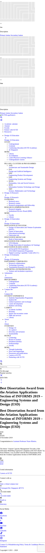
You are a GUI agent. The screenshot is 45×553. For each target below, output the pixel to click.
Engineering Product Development (21, 175)
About (6, 324)
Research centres (14, 203)
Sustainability (13, 334)
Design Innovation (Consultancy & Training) (24, 245)
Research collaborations (17, 263)
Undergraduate (14, 144)
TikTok (2, 536)
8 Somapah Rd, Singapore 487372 (12, 488)
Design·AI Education (11, 140)
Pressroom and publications (18, 353)
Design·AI (12, 328)
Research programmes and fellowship (22, 205)
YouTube (3, 526)
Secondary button (17, 35)
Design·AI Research (11, 197)
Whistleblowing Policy (16, 545)
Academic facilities (15, 310)
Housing (12, 311)
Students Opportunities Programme (21, 298)
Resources (7, 132)
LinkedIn (3, 531)
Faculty (7, 128)
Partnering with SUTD (16, 357)
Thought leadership (15, 349)
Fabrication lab (14, 235)
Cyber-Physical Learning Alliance (20, 158)
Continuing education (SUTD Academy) (23, 148)
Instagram (3, 541)
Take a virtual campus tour (9, 484)
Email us (3, 500)
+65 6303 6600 (5, 496)
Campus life (8, 294)
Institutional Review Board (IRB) (20, 211)
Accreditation (13, 156)
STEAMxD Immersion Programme (21, 251)
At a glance (13, 330)
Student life (13, 300)
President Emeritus (15, 341)
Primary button (5, 35)
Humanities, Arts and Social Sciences (21, 183)
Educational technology (17, 233)
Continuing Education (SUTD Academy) (23, 285)
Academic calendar (11, 124)
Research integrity (15, 209)
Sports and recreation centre (18, 313)
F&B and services (15, 315)
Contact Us (4, 545)
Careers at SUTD (15, 355)
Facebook (3, 516)
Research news (14, 201)
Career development (16, 304)
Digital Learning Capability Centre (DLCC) (24, 253)
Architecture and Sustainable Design (21, 167)
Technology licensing (16, 265)
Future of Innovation (16, 231)
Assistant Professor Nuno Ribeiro (24, 441)
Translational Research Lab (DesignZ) (22, 267)
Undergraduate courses (17, 160)
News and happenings (16, 351)
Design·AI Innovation (12, 223)
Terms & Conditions (31, 545)
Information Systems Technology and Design (24, 187)
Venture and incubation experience (21, 271)
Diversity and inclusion (17, 332)
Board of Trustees (15, 340)
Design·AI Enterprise (11, 259)
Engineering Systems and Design (20, 179)
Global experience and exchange (20, 302)
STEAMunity (13, 243)
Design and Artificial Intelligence (20, 171)
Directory (3, 504)
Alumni (7, 126)
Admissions (8, 278)
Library (11, 154)
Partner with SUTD (11, 130)
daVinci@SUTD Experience (19, 249)
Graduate (12, 146)
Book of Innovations (16, 239)
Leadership (12, 338)
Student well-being (15, 306)
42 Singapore (13, 150)
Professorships (14, 343)
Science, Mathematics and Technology (22, 191)
